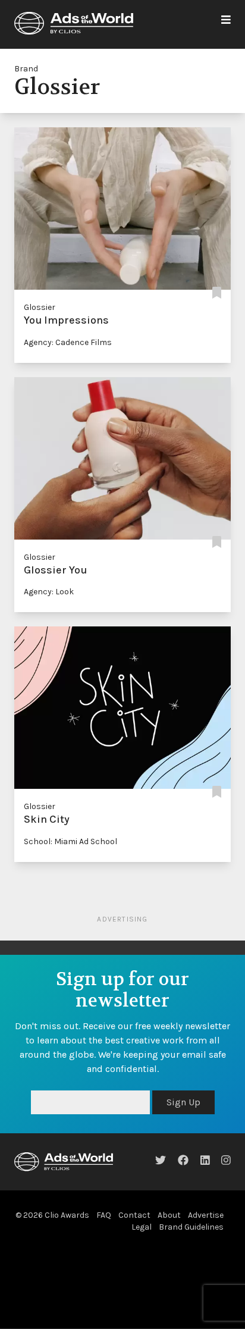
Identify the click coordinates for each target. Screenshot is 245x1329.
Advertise (206, 1215)
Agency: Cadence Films (68, 342)
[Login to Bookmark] (216, 293)
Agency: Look (49, 592)
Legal (141, 1227)
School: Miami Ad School (70, 841)
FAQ (103, 1215)
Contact (134, 1215)
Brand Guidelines (191, 1227)
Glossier (39, 307)
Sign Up (183, 1102)
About (169, 1215)
